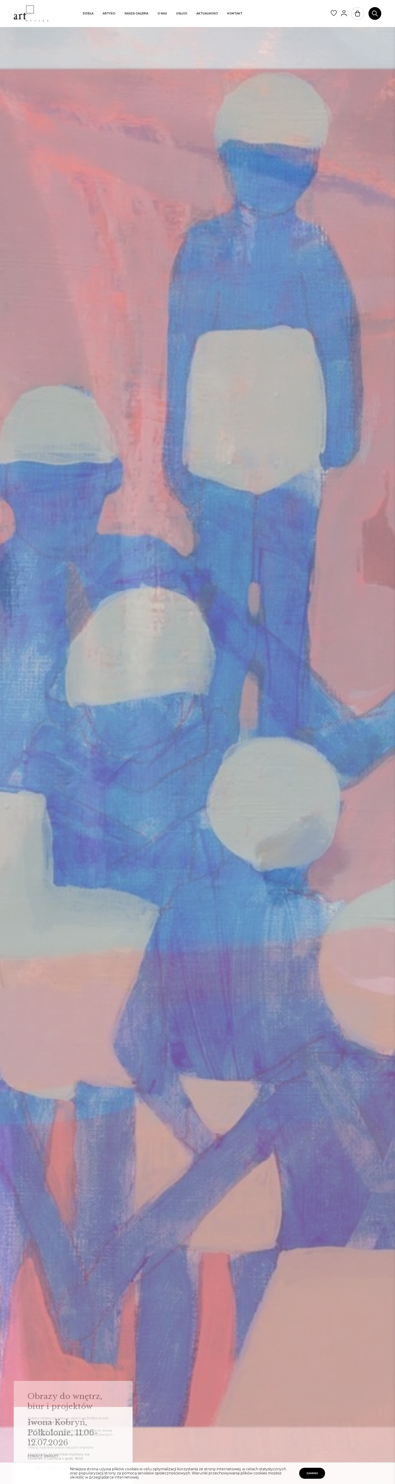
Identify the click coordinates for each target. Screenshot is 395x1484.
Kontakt (234, 13)
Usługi (181, 13)
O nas (162, 13)
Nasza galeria (136, 13)
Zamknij (312, 1473)
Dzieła (88, 13)
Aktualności (207, 13)
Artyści (109, 13)
